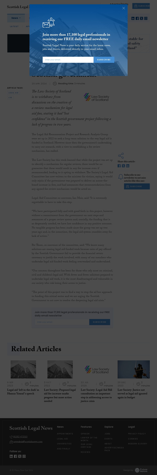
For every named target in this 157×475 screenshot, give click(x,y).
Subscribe (104, 59)
